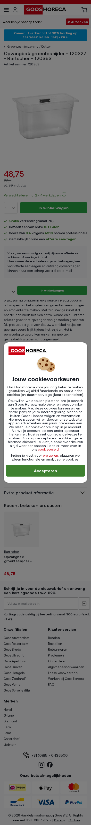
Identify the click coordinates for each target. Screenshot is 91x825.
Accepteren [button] (45, 470)
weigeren (50, 455)
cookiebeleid (48, 449)
